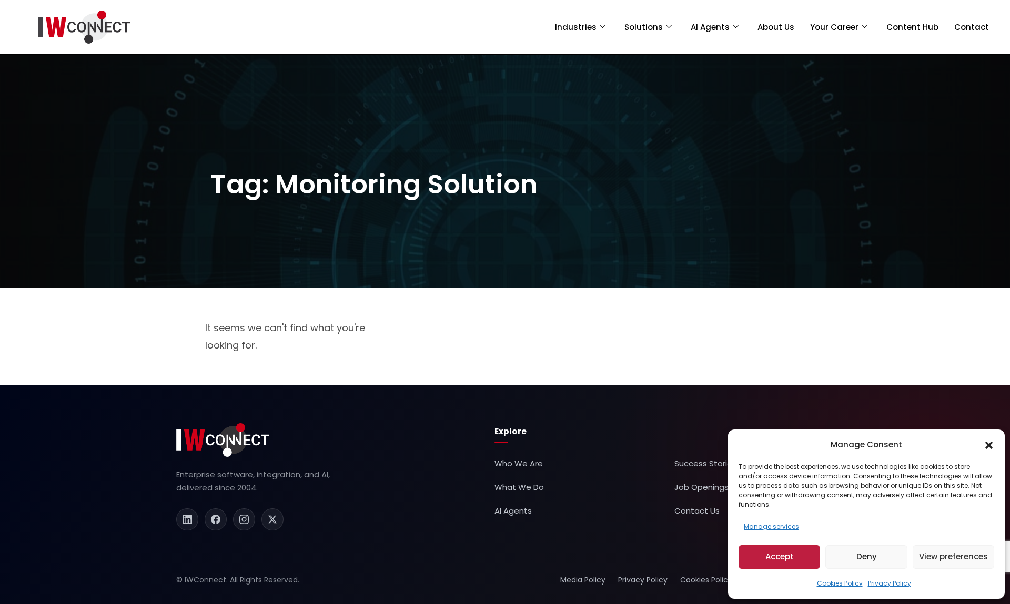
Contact (971, 27)
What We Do (519, 487)
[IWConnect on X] (272, 519)
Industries (576, 27)
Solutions (643, 27)
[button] (989, 444)
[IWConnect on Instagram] (244, 519)
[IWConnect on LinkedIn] (187, 519)
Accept (779, 556)
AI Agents (710, 27)
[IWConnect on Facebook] (216, 519)
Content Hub (912, 27)
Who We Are (518, 463)
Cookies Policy (840, 583)
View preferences (953, 556)
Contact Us (697, 510)
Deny (866, 556)
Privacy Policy (889, 583)
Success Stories (705, 463)
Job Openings (701, 487)
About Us (776, 27)
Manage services (771, 526)
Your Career (834, 27)
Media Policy (582, 580)
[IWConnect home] (222, 440)
